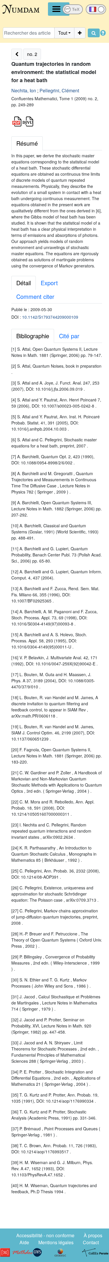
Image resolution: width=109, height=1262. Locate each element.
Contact (91, 1242)
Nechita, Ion (23, 90)
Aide (24, 1242)
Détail (23, 283)
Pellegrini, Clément (59, 90)
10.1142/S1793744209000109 (50, 317)
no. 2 (32, 54)
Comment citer (35, 296)
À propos (93, 1235)
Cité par (69, 336)
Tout (62, 32)
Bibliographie (32, 336)
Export (49, 283)
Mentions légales (56, 1242)
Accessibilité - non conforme (45, 1235)
